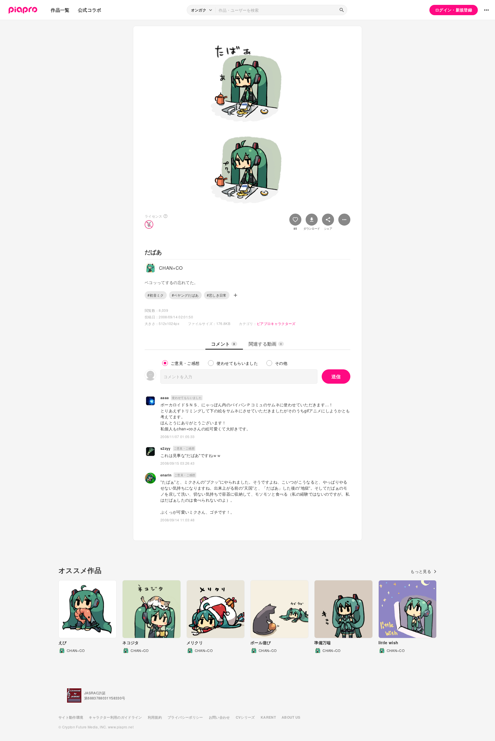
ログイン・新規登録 (453, 10)
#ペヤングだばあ (185, 295)
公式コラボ (89, 10)
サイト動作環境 (70, 717)
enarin (165, 475)
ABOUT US (291, 717)
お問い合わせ (219, 717)
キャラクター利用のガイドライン (115, 717)
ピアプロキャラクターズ (276, 323)
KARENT (268, 717)
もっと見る (420, 571)
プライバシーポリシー (185, 717)
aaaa (164, 397)
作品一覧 (60, 10)
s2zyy (165, 448)
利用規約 (155, 717)
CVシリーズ (245, 717)
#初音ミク (156, 295)
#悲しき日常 (217, 295)
